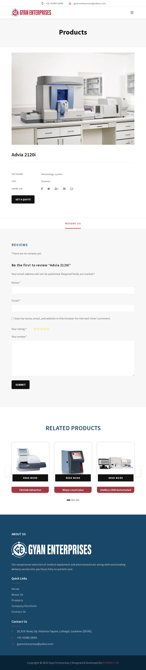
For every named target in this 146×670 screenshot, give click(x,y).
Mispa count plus (73, 490)
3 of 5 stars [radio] (41, 329)
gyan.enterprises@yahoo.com (90, 3)
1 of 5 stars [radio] (35, 329)
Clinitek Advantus (30, 490)
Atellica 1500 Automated (115, 490)
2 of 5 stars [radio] (38, 329)
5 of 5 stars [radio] (48, 329)
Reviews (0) (73, 223)
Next (138, 471)
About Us (17, 594)
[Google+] (56, 189)
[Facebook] (42, 189)
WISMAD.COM (111, 662)
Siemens (45, 181)
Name (16, 282)
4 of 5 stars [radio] (44, 329)
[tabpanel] (30, 467)
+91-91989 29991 (54, 3)
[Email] (71, 189)
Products (17, 600)
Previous (8, 471)
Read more (30, 477)
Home (15, 589)
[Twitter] (48, 189)
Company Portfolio (24, 606)
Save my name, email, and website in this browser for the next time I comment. (62, 318)
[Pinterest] (64, 189)
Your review (19, 336)
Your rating (19, 329)
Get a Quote (23, 199)
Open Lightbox (73, 99)
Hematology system (52, 174)
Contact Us (19, 611)
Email (16, 300)
